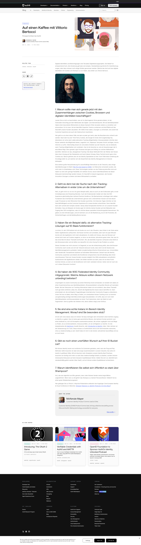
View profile (110, 412)
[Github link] (29, 531)
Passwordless (98, 521)
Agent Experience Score (28, 496)
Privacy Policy (30, 542)
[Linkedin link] (26, 531)
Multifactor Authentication (101, 514)
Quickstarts (49, 487)
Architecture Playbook (51, 516)
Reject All (99, 540)
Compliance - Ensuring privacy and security (105, 487)
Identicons (70, 326)
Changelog (49, 494)
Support (72, 487)
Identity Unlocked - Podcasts (29, 491)
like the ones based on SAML (82, 167)
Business (56, 10)
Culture (63, 10)
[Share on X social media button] (23, 76)
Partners (97, 489)
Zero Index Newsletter (27, 494)
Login (117, 1)
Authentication (74, 521)
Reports (48, 498)
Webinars (48, 501)
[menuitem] (44, 5)
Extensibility (73, 514)
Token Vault (97, 526)
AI (30, 10)
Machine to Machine (100, 519)
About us (97, 494)
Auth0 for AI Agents (75, 509)
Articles (48, 484)
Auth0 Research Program (28, 511)
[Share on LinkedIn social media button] (27, 76)
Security (72, 516)
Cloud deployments (75, 523)
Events (24, 509)
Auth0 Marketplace (75, 491)
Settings (88, 540)
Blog (24, 10)
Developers (36, 10)
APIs (47, 489)
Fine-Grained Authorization (77, 526)
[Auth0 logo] (26, 5)
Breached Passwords (100, 523)
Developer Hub (26, 484)
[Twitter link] (23, 531)
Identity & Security (47, 10)
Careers (100, 491)
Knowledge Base (74, 489)
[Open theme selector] (117, 10)
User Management (75, 519)
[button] (103, 5)
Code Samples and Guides (28, 487)
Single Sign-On (98, 511)
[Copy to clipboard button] (31, 76)
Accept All (111, 540)
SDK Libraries (49, 491)
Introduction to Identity (95, 326)
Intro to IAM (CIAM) (51, 511)
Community (73, 484)
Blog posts (25, 489)
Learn (47, 509)
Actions (96, 516)
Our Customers (98, 484)
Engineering (70, 10)
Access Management (75, 511)
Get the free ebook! (28, 87)
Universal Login (98, 509)
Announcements (80, 10)
